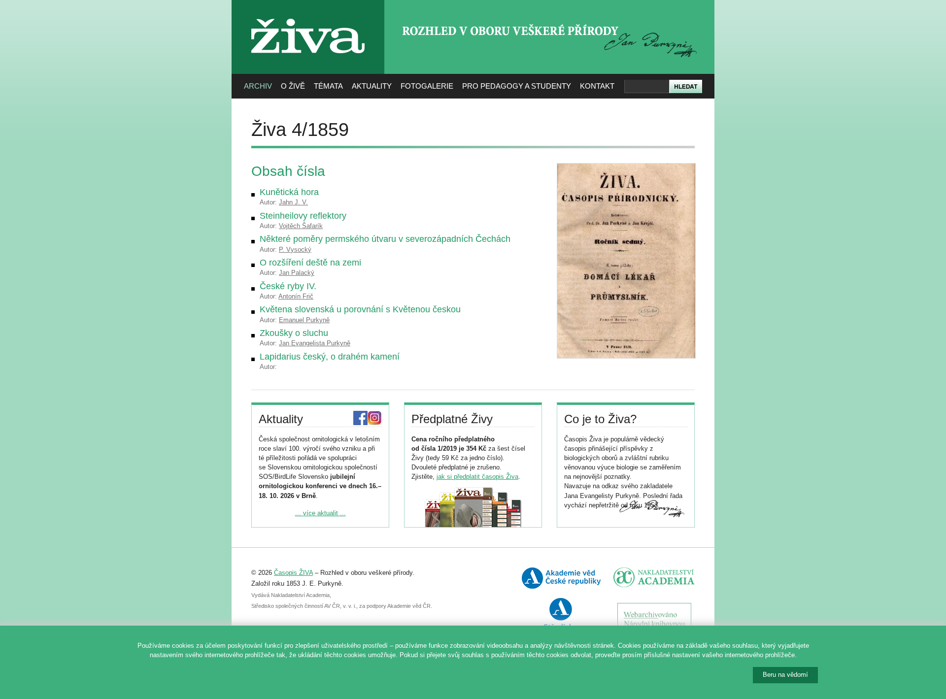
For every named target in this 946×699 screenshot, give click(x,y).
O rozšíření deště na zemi (310, 262)
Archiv (258, 86)
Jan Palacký (296, 272)
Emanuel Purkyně (304, 320)
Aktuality (372, 86)
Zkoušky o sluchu (294, 333)
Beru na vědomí (785, 674)
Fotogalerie (427, 86)
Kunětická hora (289, 192)
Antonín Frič (295, 296)
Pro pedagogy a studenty (516, 86)
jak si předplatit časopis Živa (477, 476)
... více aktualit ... (320, 513)
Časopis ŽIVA (293, 572)
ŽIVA (308, 15)
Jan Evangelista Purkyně (314, 343)
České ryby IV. (288, 286)
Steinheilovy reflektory (303, 216)
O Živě (293, 86)
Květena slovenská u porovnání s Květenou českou (360, 309)
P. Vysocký (295, 249)
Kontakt (597, 86)
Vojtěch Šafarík (301, 226)
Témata (328, 86)
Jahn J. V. (293, 202)
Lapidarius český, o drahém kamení (330, 357)
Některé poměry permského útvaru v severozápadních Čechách (385, 239)
